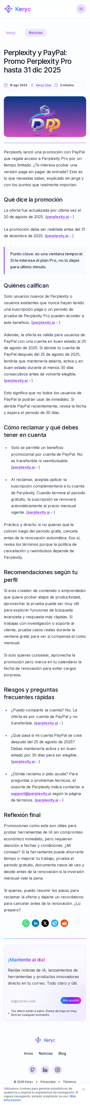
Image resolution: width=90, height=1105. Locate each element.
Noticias (36, 33)
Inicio (10, 32)
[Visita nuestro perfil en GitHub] (32, 1070)
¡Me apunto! (71, 1000)
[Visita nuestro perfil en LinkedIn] (45, 1070)
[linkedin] (35, 923)
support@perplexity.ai (31, 793)
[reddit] (64, 923)
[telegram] (55, 923)
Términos (69, 1082)
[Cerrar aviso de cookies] (83, 1089)
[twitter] (45, 923)
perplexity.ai (58, 216)
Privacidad (48, 1082)
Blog (62, 1053)
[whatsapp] (26, 923)
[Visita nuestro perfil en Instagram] (57, 1070)
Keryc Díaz (43, 85)
